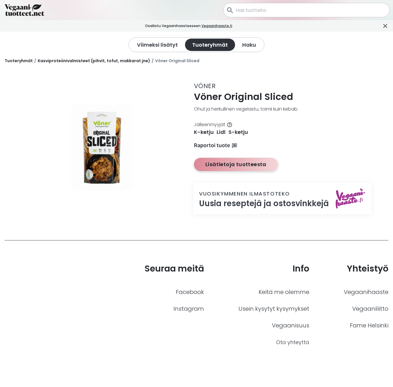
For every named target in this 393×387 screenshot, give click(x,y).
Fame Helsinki (369, 325)
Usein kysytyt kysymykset (274, 309)
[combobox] (306, 10)
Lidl (221, 132)
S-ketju (238, 132)
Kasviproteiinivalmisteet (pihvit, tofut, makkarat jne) (94, 61)
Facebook (190, 292)
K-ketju (204, 132)
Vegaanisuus (290, 325)
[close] (240, 26)
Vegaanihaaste (366, 292)
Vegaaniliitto (370, 309)
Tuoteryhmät (19, 61)
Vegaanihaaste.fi (216, 25)
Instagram (188, 309)
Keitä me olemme (284, 292)
